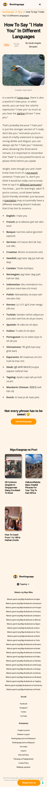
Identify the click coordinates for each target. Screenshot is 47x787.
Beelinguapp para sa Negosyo (23, 743)
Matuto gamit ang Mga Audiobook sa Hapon (23, 624)
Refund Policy (23, 755)
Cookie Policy (24, 763)
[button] (39, 4)
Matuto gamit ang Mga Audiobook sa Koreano (23, 644)
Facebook (23, 704)
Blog (20, 12)
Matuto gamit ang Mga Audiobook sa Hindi (23, 636)
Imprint (23, 751)
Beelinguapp (8, 12)
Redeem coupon (23, 734)
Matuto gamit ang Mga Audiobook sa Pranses (23, 612)
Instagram (23, 708)
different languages (30, 184)
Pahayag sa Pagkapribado (24, 759)
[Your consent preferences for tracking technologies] (42, 783)
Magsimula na (29, 782)
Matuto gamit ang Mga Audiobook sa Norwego (23, 665)
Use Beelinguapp (24, 421)
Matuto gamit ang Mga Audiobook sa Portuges (23, 607)
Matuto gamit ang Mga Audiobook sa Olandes (23, 661)
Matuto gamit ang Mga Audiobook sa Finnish (23, 689)
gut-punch (32, 172)
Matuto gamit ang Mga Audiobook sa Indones (23, 673)
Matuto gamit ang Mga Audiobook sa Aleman (23, 620)
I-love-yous (23, 97)
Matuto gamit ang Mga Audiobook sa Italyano (23, 616)
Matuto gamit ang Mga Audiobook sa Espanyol (23, 603)
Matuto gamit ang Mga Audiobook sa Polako (23, 657)
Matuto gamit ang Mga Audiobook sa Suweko (23, 653)
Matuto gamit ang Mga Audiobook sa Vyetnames (23, 685)
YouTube (23, 716)
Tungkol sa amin (23, 730)
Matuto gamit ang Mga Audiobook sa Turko (23, 640)
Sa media (23, 747)
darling (21, 113)
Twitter (23, 712)
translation (10, 200)
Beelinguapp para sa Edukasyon (23, 738)
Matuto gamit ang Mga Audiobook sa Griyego (23, 669)
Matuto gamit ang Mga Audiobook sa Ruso (23, 628)
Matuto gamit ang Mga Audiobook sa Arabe (23, 648)
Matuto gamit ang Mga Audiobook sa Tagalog (23, 681)
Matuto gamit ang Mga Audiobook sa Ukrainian (23, 677)
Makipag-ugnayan (23, 767)
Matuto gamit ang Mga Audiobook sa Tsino (23, 632)
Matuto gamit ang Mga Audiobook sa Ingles (23, 599)
